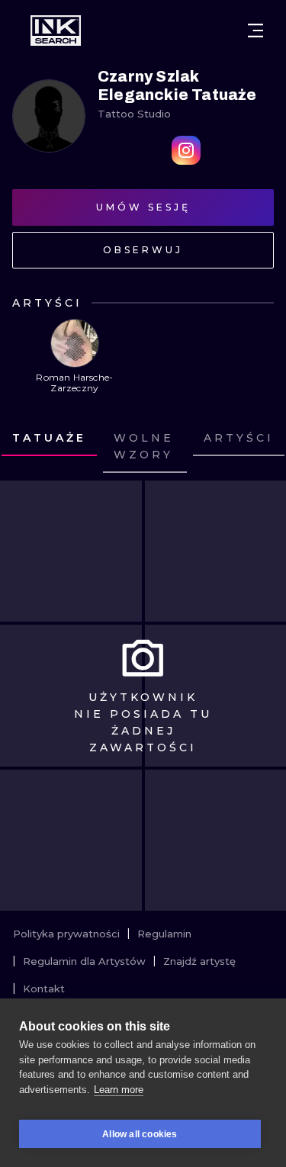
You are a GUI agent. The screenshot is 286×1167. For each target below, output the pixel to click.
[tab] (145, 447)
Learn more (118, 1089)
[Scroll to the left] (26, 447)
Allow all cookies (139, 1134)
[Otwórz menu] (255, 30)
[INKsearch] (56, 30)
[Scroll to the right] (260, 447)
